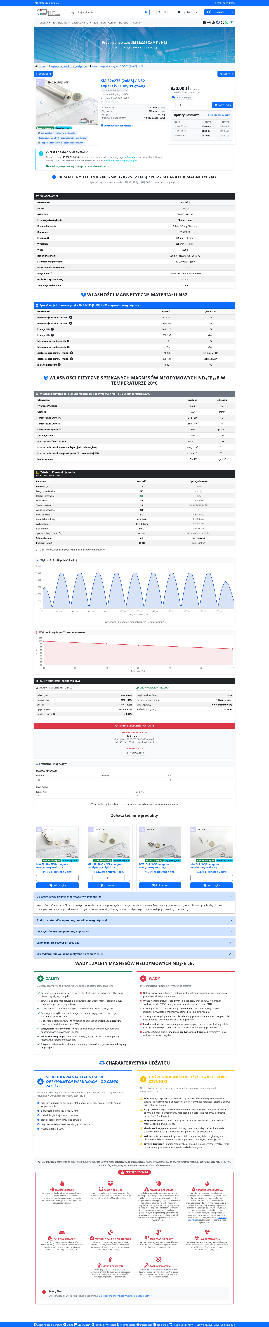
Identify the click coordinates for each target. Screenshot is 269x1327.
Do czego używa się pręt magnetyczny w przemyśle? (69, 896)
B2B (95, 22)
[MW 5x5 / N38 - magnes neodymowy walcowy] (211, 842)
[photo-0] (67, 121)
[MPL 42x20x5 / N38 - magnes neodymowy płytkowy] (109, 842)
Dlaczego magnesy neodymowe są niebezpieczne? (125, 1295)
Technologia (60, 22)
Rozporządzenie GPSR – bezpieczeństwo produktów (62, 137)
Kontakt (137, 22)
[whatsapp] (227, 23)
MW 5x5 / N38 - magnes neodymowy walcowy (204, 865)
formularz (132, 157)
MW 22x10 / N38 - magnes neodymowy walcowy (52, 865)
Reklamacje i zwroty (182, 1324)
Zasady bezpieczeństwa (49, 1324)
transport (184, 97)
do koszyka (224, 105)
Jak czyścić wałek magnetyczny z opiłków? (63, 931)
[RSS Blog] (213, 23)
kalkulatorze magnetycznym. (121, 160)
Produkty (42, 22)
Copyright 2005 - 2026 (207, 1324)
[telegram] (231, 23)
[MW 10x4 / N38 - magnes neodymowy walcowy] (160, 842)
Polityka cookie (127, 1324)
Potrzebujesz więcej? (219, 114)
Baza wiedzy (83, 1324)
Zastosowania (80, 22)
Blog (103, 22)
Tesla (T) (139, 791)
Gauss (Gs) (41, 791)
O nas (69, 1324)
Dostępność (145, 1324)
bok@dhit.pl (229, 2)
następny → (227, 73)
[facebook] (218, 23)
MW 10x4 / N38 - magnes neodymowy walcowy (154, 865)
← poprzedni (44, 73)
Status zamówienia (49, 2)
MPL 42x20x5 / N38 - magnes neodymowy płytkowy (105, 865)
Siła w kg (40, 775)
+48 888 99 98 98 (70, 157)
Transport (124, 22)
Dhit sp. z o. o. (228, 1324)
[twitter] (222, 23)
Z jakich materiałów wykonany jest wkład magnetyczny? (72, 920)
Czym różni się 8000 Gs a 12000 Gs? (58, 942)
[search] (146, 12)
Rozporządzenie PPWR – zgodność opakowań (62, 142)
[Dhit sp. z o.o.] (48, 12)
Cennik (112, 22)
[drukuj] (209, 23)
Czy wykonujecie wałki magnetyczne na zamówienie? (70, 954)
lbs (169, 775)
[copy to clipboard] (204, 23)
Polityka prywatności (105, 1324)
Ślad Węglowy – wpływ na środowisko (58, 132)
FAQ (36, 2)
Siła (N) (105, 775)
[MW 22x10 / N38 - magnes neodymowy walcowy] (57, 842)
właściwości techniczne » (118, 125)
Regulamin (162, 1324)
